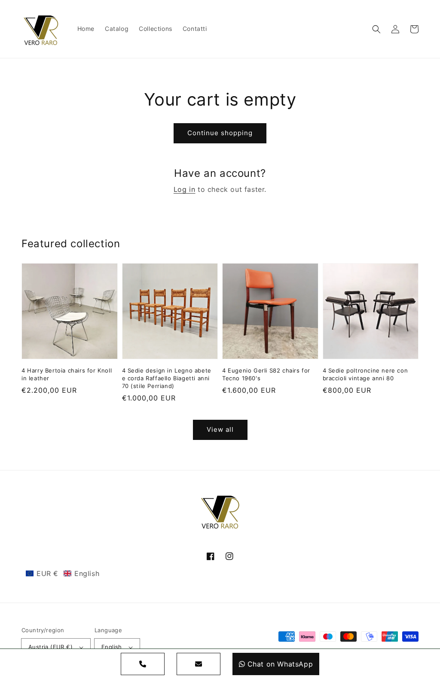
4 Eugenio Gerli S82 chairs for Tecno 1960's (266, 374)
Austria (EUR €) (50, 646)
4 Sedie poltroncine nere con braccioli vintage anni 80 (365, 374)
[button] (376, 29)
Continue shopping (220, 133)
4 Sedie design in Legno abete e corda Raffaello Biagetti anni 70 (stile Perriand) (166, 378)
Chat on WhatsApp (280, 664)
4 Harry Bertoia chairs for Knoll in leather (66, 374)
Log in (185, 189)
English (111, 646)
